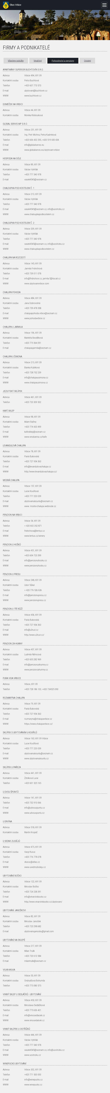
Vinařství (38, 60)
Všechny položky (16, 60)
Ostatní (87, 60)
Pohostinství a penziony (63, 60)
